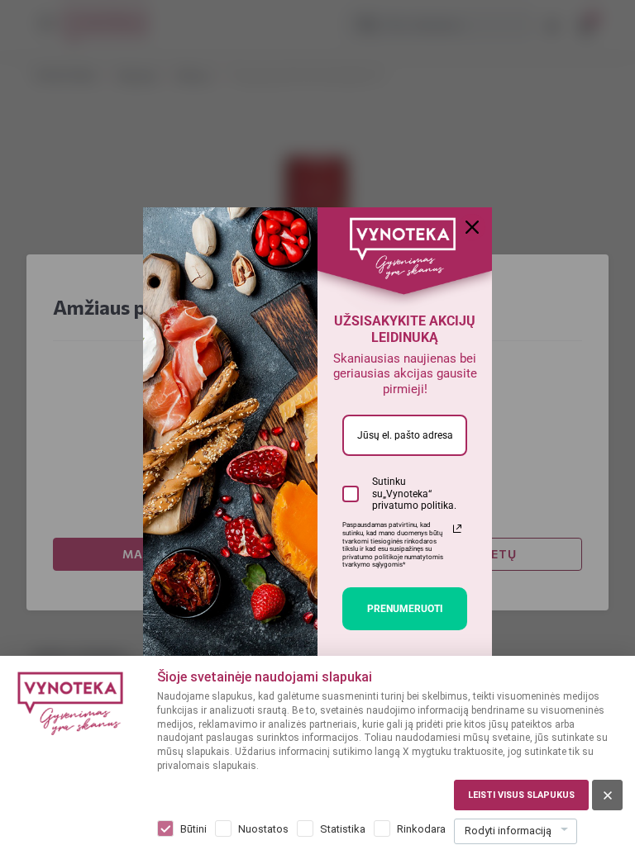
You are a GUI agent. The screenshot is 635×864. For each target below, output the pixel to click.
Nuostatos (263, 829)
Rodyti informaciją (508, 830)
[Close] (472, 227)
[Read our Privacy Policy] (457, 529)
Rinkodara (421, 829)
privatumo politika (413, 505)
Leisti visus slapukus (521, 795)
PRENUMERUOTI (405, 609)
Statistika (342, 829)
